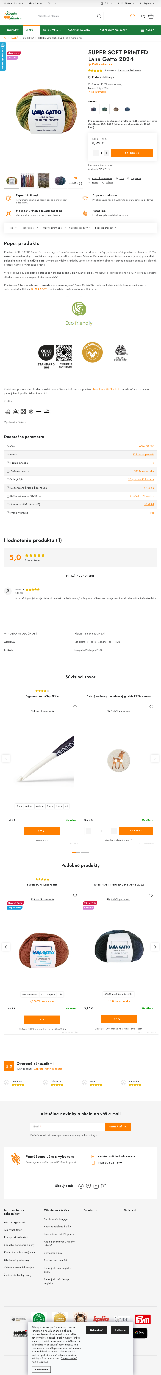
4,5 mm (40, 806)
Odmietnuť (96, 1330)
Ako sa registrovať (14, 1222)
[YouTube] (103, 1186)
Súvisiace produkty (78, 227)
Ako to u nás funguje (56, 1219)
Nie (152, 513)
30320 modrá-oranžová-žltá (119, 994)
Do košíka (132, 153)
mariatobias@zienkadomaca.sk (116, 1156)
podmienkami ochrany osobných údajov (77, 1135)
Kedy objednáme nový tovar (20, 1252)
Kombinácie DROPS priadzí (59, 1234)
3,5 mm (29, 806)
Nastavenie (41, 1369)
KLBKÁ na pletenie (144, 454)
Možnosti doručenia (147, 120)
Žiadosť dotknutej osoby (18, 1275)
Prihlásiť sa (118, 1126)
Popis (10, 227)
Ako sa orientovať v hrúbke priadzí (59, 1243)
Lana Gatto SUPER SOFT (107, 389)
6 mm (59, 806)
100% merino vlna (144, 471)
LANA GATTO (104, 168)
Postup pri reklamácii (16, 1237)
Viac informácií (97, 92)
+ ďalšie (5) (75, 183)
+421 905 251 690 (109, 1162)
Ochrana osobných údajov (19, 1267)
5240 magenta (48, 994)
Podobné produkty (104, 227)
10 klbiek (149, 504)
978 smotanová (30, 994)
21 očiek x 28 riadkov (142, 496)
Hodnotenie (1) (28, 227)
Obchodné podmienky (16, 1260)
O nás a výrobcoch (13, 3)
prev (6, 758)
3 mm (19, 806)
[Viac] (147, 30)
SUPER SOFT (39, 289)
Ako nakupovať (36, 3)
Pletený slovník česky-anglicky (56, 1281)
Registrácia (149, 3)
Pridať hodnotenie (80, 575)
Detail (42, 831)
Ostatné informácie (52, 227)
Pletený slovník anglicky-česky (58, 1270)
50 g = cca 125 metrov (141, 479)
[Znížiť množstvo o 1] (96, 153)
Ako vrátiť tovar (13, 1230)
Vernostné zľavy (53, 1253)
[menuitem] (13, 30)
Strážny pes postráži (55, 1260)
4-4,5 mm (149, 488)
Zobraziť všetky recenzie (48, 1069)
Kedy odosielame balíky (57, 1226)
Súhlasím (120, 1330)
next (155, 758)
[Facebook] (80, 1186)
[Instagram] (96, 1186)
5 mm (50, 806)
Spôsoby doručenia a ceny (19, 1245)
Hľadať (99, 16)
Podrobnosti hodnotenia (129, 70)
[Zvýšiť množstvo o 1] (106, 153)
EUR (106, 3)
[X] (88, 1186)
